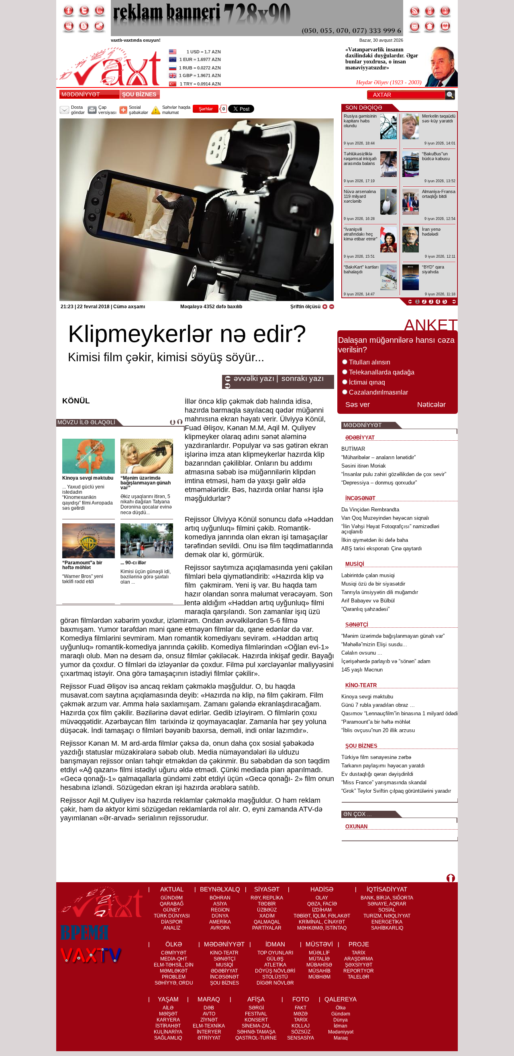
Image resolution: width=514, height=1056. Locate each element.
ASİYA (220, 904)
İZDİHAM (322, 910)
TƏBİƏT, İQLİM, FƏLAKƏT (322, 916)
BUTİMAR (353, 449)
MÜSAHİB (319, 971)
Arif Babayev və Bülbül (368, 601)
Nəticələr (431, 405)
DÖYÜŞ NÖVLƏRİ (275, 971)
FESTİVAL (256, 1014)
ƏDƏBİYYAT (224, 971)
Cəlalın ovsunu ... (361, 653)
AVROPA (220, 928)
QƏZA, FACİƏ (322, 904)
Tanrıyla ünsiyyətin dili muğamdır (379, 592)
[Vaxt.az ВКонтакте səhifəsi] (84, 26)
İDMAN (275, 944)
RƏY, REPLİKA (267, 898)
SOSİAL (387, 910)
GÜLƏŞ (275, 959)
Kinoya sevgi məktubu (87, 478)
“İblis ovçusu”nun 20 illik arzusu (378, 730)
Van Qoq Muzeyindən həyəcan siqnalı (385, 518)
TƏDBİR (267, 904)
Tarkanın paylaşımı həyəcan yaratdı (383, 766)
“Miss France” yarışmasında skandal (383, 782)
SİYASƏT (266, 889)
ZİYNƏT (209, 1020)
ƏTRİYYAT (209, 1038)
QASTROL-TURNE (256, 1038)
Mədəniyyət (340, 1032)
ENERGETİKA (386, 922)
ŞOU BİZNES (140, 94)
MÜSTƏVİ (319, 944)
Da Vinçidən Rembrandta (370, 510)
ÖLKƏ (173, 944)
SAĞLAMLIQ (168, 1038)
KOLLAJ (301, 1026)
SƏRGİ (256, 1008)
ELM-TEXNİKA (209, 1026)
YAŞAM (168, 999)
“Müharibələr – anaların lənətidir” (378, 457)
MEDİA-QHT (173, 959)
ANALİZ (171, 928)
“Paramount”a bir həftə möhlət (82, 565)
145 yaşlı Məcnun (362, 670)
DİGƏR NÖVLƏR (275, 983)
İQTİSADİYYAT (387, 889)
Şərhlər (206, 108)
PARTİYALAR (266, 928)
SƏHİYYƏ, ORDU (174, 983)
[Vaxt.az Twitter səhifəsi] (84, 11)
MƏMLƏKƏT (174, 971)
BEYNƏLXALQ (220, 889)
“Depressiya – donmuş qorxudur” (379, 483)
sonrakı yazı (302, 378)
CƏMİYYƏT (173, 953)
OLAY (322, 898)
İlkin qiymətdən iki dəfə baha (374, 540)
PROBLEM (174, 977)
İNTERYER (209, 1032)
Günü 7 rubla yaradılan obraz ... (378, 705)
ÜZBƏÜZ (267, 910)
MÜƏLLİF (319, 953)
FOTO (300, 999)
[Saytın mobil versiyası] (430, 11)
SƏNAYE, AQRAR (386, 904)
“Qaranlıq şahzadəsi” (365, 609)
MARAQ (209, 999)
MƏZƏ (301, 1014)
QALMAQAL (267, 922)
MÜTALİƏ (319, 959)
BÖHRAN (220, 898)
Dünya (340, 1020)
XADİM (267, 916)
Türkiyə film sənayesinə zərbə (376, 757)
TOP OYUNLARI (275, 953)
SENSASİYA (300, 1038)
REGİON (220, 910)
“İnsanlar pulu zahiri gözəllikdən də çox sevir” (393, 474)
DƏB (209, 1008)
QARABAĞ (172, 904)
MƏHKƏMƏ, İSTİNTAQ (322, 928)
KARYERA (168, 1020)
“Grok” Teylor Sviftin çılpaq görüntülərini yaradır (396, 791)
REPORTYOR (358, 971)
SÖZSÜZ (300, 1032)
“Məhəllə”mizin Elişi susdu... (374, 644)
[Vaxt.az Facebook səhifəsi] (68, 11)
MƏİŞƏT (168, 1014)
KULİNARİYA (168, 1032)
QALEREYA (340, 999)
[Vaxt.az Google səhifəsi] (99, 11)
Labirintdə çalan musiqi (368, 575)
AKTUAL (172, 889)
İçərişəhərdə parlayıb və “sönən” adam (385, 661)
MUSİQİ (224, 965)
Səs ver (357, 405)
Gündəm (340, 1014)
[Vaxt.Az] (445, 26)
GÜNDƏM (172, 898)
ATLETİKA (275, 965)
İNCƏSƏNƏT (224, 977)
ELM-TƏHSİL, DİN (174, 965)
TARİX (358, 953)
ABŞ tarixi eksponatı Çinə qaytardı (381, 548)
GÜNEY (171, 910)
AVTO (209, 1014)
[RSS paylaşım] (414, 11)
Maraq (341, 1038)
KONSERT (256, 1020)
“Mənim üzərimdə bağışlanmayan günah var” (145, 482)
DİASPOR (172, 922)
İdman (340, 1026)
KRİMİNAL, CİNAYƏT (322, 922)
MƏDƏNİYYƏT (80, 94)
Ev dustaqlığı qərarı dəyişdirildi (377, 774)
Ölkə (341, 1008)
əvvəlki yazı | (256, 378)
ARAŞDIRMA (358, 959)
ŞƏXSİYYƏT (358, 965)
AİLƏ (168, 1008)
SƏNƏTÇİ (224, 959)
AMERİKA (220, 922)
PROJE (359, 944)
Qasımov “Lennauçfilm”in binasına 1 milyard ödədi (399, 713)
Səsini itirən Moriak (363, 466)
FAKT (300, 1008)
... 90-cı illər (133, 563)
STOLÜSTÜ (275, 977)
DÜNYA (220, 916)
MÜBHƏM (319, 977)
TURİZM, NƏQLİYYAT (386, 916)
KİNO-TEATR (224, 953)
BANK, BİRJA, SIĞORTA (387, 898)
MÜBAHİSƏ (319, 965)
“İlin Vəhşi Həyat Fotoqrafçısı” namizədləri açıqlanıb (390, 529)
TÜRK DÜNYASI (172, 916)
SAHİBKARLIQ (387, 928)
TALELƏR (358, 977)
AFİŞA (256, 999)
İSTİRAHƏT (168, 1026)
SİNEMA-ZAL (256, 1026)
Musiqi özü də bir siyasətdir (373, 584)
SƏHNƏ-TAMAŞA (256, 1032)
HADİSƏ (321, 889)
